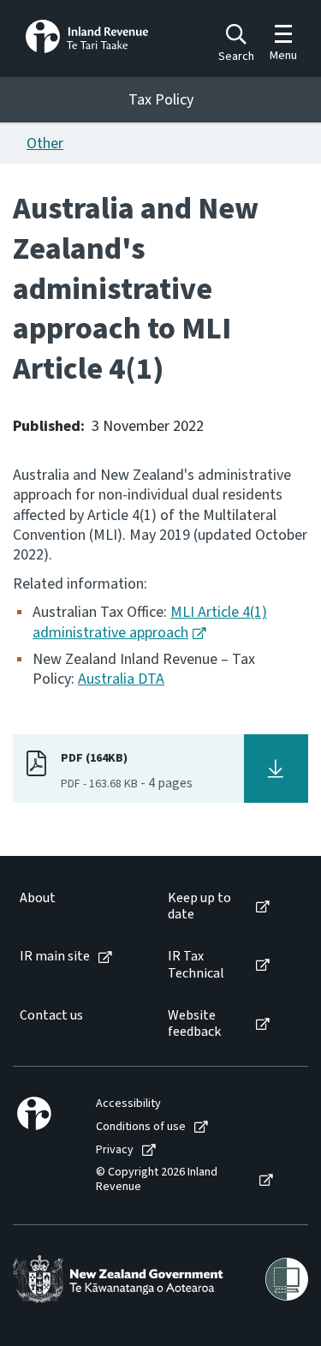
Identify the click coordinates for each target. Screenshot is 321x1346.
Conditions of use (141, 1127)
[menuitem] (76, 906)
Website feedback (194, 1024)
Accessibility (128, 1104)
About (38, 898)
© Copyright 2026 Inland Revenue (156, 1179)
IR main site (55, 956)
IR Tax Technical (196, 964)
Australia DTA (121, 679)
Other (45, 143)
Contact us (51, 1016)
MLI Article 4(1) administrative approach (150, 622)
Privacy (115, 1150)
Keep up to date (199, 906)
